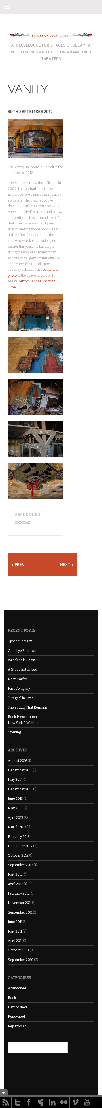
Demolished (17, 1007)
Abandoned (27, 514)
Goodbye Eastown (22, 651)
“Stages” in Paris (20, 698)
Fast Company (19, 689)
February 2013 (19, 837)
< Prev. (18, 564)
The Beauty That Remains (28, 708)
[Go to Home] (51, 36)
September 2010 (20, 960)
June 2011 (15, 922)
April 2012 (15, 884)
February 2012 (19, 893)
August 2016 (17, 761)
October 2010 (18, 950)
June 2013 (15, 799)
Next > (66, 564)
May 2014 (15, 780)
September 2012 (20, 865)
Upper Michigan (20, 641)
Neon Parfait (17, 679)
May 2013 (15, 808)
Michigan (22, 522)
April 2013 (15, 818)
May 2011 (15, 931)
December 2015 (20, 770)
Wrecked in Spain (21, 660)
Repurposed (17, 1026)
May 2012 (15, 874)
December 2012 (20, 846)
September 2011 (20, 912)
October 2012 (18, 855)
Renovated (16, 1017)
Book (12, 998)
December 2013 (20, 789)
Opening (14, 732)
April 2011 (15, 941)
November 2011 (19, 903)
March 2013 (17, 827)
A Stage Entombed (22, 669)
